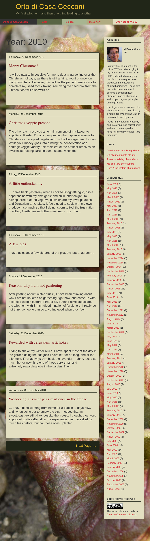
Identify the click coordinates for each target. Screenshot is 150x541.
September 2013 (115, 284)
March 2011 (113, 354)
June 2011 (112, 341)
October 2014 (114, 266)
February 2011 (114, 358)
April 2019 (112, 210)
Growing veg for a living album (123, 150)
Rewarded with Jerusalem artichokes (38, 342)
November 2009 (115, 423)
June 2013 (112, 297)
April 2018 (112, 214)
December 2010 (115, 367)
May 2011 (112, 345)
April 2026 (112, 193)
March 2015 (113, 245)
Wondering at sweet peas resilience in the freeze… (50, 398)
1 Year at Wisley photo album (122, 159)
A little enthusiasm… (26, 183)
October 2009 (114, 428)
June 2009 (112, 445)
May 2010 (112, 397)
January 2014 (114, 280)
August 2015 (113, 227)
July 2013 (112, 293)
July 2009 (112, 441)
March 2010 (113, 406)
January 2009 (114, 467)
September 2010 (115, 380)
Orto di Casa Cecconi (50, 6)
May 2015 (112, 236)
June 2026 (112, 184)
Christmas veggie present (29, 122)
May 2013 (112, 301)
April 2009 (112, 454)
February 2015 (114, 249)
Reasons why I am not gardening (35, 285)
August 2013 (113, 288)
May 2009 (112, 449)
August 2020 (113, 201)
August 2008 (113, 489)
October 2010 (114, 375)
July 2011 (112, 336)
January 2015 (114, 253)
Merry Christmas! (23, 65)
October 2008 (114, 480)
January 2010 (114, 415)
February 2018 (114, 223)
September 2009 (115, 432)
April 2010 (112, 402)
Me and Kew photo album (120, 163)
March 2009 (113, 458)
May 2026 (112, 188)
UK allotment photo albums (121, 155)
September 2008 (115, 484)
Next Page (86, 445)
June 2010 (112, 393)
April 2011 (112, 349)
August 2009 (113, 436)
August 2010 (113, 384)
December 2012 (115, 310)
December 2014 (115, 258)
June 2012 (112, 323)
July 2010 (112, 388)
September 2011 (115, 332)
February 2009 (114, 463)
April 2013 (112, 306)
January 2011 (114, 362)
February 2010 (114, 410)
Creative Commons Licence (121, 514)
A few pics (17, 243)
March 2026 (113, 197)
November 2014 (115, 262)
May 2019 (112, 205)
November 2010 (115, 371)
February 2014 (114, 275)
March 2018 (113, 219)
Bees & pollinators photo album (123, 168)
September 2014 (115, 271)
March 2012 (113, 327)
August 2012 (113, 319)
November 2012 (115, 314)
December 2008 (115, 471)
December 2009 (115, 419)
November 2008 (115, 476)
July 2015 (112, 232)
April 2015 (112, 240)
